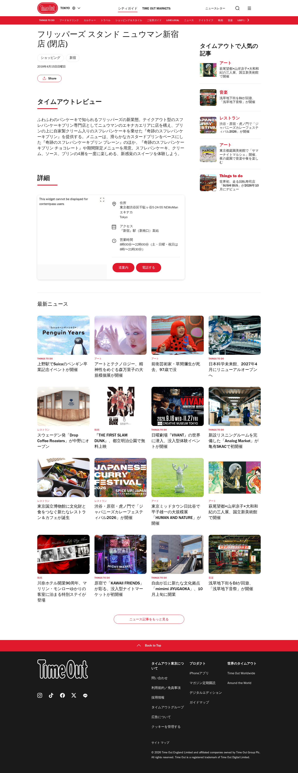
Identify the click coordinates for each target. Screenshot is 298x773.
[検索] (237, 8)
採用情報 (157, 698)
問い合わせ (159, 678)
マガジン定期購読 (202, 683)
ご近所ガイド (154, 20)
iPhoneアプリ (199, 673)
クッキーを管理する (166, 727)
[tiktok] (51, 695)
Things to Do (47, 20)
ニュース (189, 20)
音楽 (230, 20)
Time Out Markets (156, 9)
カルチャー (90, 20)
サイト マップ (160, 743)
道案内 (123, 268)
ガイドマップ (199, 702)
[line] (85, 695)
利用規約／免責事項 (166, 688)
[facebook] (62, 695)
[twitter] (73, 695)
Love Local (172, 20)
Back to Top (153, 646)
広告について (161, 717)
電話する (148, 268)
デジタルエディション (206, 693)
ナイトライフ (206, 20)
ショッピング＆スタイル (128, 20)
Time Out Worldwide (241, 673)
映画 (220, 20)
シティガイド (127, 9)
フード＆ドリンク (69, 20)
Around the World (239, 683)
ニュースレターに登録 (215, 9)
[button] (102, 200)
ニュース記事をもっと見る (149, 619)
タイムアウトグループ (167, 707)
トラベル (105, 20)
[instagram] (39, 695)
